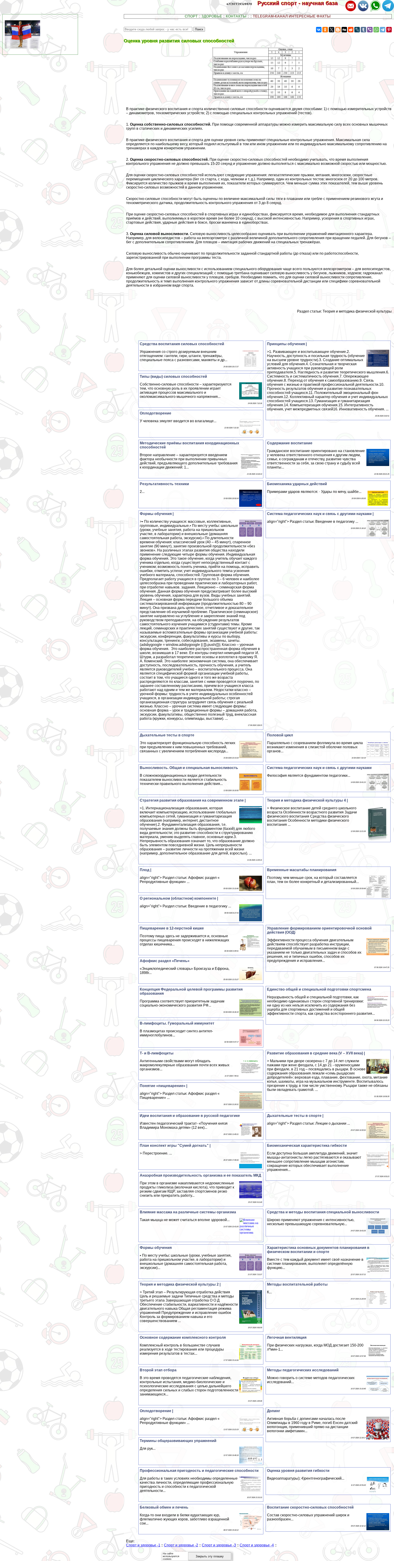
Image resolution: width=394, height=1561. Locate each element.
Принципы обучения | (287, 344)
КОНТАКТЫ (236, 16)
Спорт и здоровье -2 (181, 1545)
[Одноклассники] (325, 29)
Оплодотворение (155, 413)
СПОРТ (191, 16)
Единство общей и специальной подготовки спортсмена (319, 989)
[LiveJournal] (357, 29)
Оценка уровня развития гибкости (298, 1471)
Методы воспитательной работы (297, 1284)
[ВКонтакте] (318, 29)
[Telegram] (382, 29)
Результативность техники (164, 484)
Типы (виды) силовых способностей (173, 376)
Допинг (273, 1411)
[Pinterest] (389, 29)
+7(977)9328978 (239, 4)
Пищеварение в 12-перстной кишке (172, 928)
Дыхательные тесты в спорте (167, 735)
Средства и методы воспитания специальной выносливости (323, 1212)
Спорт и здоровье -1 (143, 1545)
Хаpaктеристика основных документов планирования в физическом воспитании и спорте (318, 1250)
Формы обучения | (157, 514)
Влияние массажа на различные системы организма (188, 1212)
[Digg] (344, 29)
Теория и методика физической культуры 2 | (180, 1284)
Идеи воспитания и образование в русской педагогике (190, 1116)
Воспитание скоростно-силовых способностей (310, 1507)
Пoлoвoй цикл (280, 735)
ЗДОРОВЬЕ (211, 16)
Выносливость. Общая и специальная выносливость (189, 768)
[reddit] (350, 29)
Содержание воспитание (289, 443)
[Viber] (370, 29)
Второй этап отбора (158, 1370)
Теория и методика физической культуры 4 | (307, 800)
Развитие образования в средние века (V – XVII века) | (316, 1053)
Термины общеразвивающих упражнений (178, 1441)
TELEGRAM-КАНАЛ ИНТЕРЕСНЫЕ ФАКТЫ (292, 16)
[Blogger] (338, 29)
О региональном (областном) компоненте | (179, 898)
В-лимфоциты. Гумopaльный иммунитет (177, 1023)
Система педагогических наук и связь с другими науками (319, 768)
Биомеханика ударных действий (297, 484)
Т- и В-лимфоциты (157, 1053)
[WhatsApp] (376, 29)
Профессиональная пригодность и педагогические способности (199, 1471)
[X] (331, 29)
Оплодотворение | (156, 1411)
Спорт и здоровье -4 (257, 1545)
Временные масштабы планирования (301, 870)
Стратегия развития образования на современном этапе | (193, 800)
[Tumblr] (363, 29)
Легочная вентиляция (286, 1337)
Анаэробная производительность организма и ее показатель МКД (200, 1175)
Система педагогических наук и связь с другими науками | (320, 514)
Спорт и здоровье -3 (219, 1545)
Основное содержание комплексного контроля (183, 1337)
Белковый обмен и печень (164, 1507)
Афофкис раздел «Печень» (164, 961)
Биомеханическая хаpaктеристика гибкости (307, 1145)
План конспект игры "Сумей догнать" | (175, 1145)
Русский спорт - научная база (300, 3)
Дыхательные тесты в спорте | (295, 1116)
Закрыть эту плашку (210, 1556)
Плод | (145, 870)
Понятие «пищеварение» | (163, 1086)
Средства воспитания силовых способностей (182, 344)
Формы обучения (156, 1248)
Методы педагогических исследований (303, 1370)
